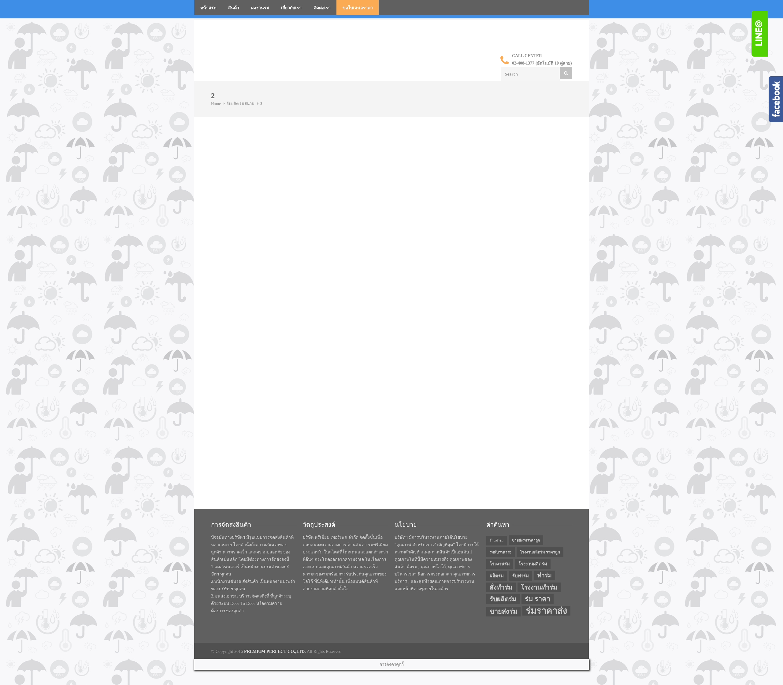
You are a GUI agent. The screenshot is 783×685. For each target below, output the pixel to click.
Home (216, 103)
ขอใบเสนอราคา (358, 8)
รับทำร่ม (520, 575)
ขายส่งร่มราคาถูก (526, 540)
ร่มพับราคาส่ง (500, 552)
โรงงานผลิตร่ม (532, 563)
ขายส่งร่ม (503, 611)
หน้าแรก (208, 8)
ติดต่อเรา (322, 8)
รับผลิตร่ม (503, 599)
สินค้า (233, 8)
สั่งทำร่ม (501, 587)
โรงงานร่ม (500, 563)
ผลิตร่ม (497, 575)
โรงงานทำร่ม (539, 587)
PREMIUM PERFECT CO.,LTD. (275, 651)
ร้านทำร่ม (496, 540)
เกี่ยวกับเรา (291, 8)
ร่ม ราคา (537, 599)
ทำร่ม (544, 575)
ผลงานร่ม (260, 8)
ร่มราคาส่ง (546, 611)
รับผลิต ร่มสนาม (240, 103)
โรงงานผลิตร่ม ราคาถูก (540, 552)
